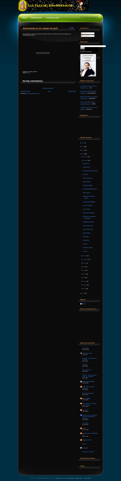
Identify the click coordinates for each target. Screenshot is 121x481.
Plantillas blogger (78, 478)
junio (84, 270)
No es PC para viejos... (88, 225)
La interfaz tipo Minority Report (90, 188)
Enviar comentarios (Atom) (33, 93)
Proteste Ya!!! (86, 163)
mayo (84, 274)
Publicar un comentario (48, 88)
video (29, 72)
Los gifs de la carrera (88, 247)
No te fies (85, 243)
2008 (83, 153)
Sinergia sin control (87, 353)
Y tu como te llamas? (87, 205)
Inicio (25, 18)
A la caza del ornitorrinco (44, 478)
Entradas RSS (36, 18)
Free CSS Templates (69, 478)
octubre (85, 255)
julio (84, 266)
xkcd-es (84, 444)
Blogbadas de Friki (87, 440)
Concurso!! (85, 174)
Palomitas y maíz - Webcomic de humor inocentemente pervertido (89, 417)
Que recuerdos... (87, 209)
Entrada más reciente (25, 91)
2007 (83, 293)
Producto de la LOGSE (88, 451)
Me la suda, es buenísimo (89, 212)
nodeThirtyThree (59, 478)
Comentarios (86, 36)
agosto (85, 263)
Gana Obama (86, 240)
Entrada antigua (72, 91)
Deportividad (86, 236)
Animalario (85, 410)
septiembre (86, 259)
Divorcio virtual (86, 192)
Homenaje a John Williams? (89, 201)
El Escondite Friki (86, 370)
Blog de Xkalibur (86, 398)
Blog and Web (88, 478)
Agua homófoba (86, 232)
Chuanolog (85, 447)
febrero (85, 285)
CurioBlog (84, 364)
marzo (84, 281)
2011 (83, 142)
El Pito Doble (85, 348)
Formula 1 (85, 251)
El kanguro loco (86, 167)
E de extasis (85, 423)
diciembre (85, 156)
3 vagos (84, 428)
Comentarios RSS (52, 18)
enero (84, 288)
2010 (83, 146)
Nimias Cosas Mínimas (88, 393)
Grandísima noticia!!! (87, 185)
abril (84, 277)
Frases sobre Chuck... (88, 229)
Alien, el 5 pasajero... (87, 178)
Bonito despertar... (87, 181)
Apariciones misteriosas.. (88, 221)
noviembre (85, 160)
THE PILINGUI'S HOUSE (88, 381)
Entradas (85, 33)
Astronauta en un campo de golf (40, 28)
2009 (83, 150)
